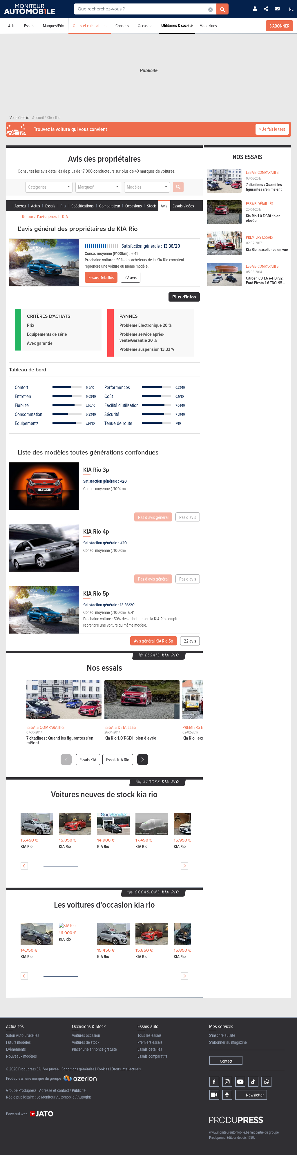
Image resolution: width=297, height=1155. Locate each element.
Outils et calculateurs (89, 26)
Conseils (122, 26)
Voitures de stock (85, 1042)
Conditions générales (77, 1069)
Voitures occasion (86, 1035)
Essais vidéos (183, 205)
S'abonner (279, 26)
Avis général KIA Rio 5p (153, 641)
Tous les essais (149, 1035)
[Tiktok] (253, 1082)
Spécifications (82, 205)
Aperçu (20, 205)
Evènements (16, 1049)
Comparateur (109, 205)
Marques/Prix (53, 26)
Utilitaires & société (177, 25)
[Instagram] (227, 1082)
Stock (151, 205)
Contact (226, 1061)
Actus (35, 205)
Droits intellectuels (126, 1069)
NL (291, 9)
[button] (142, 759)
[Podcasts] (227, 1095)
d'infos (184, 296)
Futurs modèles (18, 1042)
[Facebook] (214, 1082)
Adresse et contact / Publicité (62, 1090)
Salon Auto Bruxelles (22, 1035)
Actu (11, 26)
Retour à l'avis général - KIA (45, 216)
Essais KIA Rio (117, 759)
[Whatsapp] (266, 1082)
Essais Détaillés (101, 277)
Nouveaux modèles (21, 1056)
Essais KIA (87, 759)
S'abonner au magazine (228, 1042)
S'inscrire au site (222, 1035)
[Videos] (214, 1095)
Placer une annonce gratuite (94, 1049)
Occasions (146, 26)
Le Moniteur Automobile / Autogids (64, 1097)
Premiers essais (149, 1042)
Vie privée (51, 1069)
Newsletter (255, 1095)
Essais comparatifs (152, 1056)
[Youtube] (240, 1082)
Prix (63, 205)
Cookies (103, 1069)
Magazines (208, 26)
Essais (29, 26)
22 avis (130, 277)
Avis (164, 205)
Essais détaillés (149, 1049)
